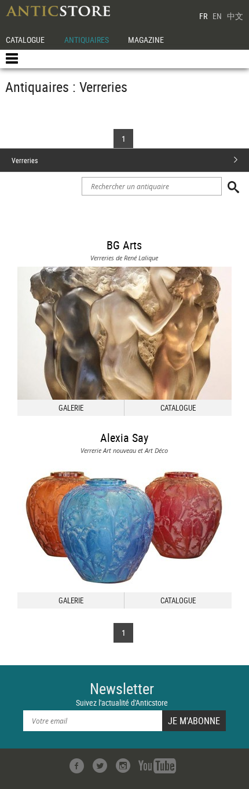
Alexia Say (124, 437)
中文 (235, 15)
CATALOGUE (25, 39)
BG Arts (124, 245)
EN (217, 15)
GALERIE (70, 408)
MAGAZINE (146, 39)
